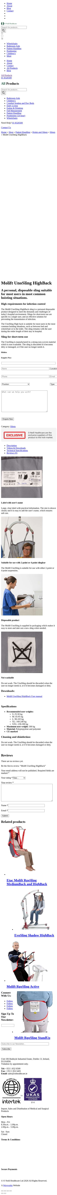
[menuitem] (12, 43)
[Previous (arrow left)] (2, 1193)
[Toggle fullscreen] (5, 1190)
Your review (7, 782)
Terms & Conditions (10, 1154)
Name (4, 805)
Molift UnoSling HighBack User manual (24, 696)
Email (4, 810)
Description (12, 445)
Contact (10, 11)
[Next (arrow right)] (5, 1193)
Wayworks (8, 1185)
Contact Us (6, 127)
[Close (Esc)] (10, 1190)
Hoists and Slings (40, 132)
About (9, 6)
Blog (9, 8)
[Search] (3, 31)
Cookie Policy (7, 1145)
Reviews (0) (12, 453)
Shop (11, 132)
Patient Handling (22, 132)
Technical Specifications (17, 450)
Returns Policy (7, 1164)
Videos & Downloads (16, 448)
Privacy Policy (7, 1149)
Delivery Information (10, 1159)
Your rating (7, 778)
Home (9, 3)
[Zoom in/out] (2, 1190)
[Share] (8, 1190)
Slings (52, 132)
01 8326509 (6, 78)
